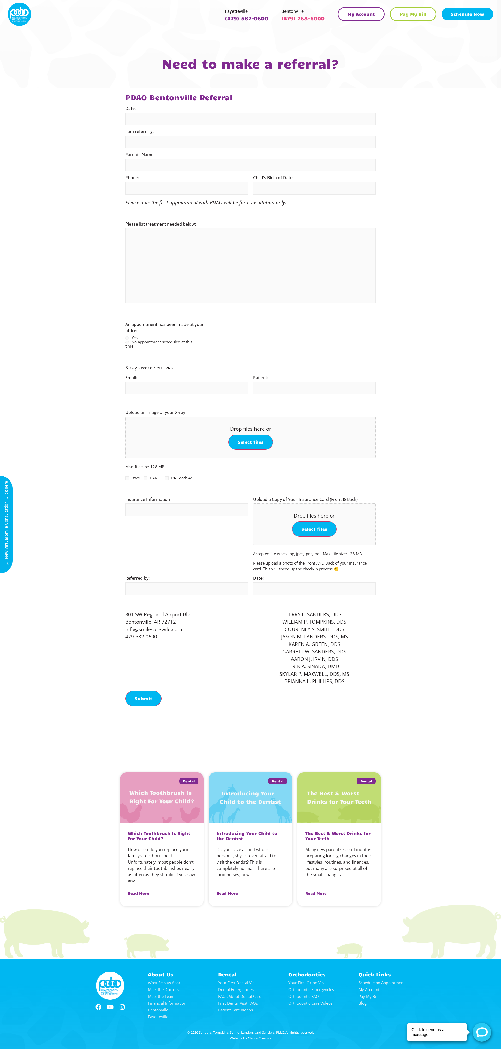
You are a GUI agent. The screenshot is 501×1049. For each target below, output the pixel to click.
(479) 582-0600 (246, 18)
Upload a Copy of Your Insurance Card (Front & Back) (305, 499)
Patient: (260, 378)
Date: (130, 108)
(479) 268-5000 (303, 18)
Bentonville (292, 11)
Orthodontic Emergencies (311, 989)
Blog (363, 1003)
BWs (136, 478)
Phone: (132, 177)
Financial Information (167, 1003)
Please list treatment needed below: (160, 224)
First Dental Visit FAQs (238, 1003)
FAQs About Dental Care (239, 996)
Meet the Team (161, 996)
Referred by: (137, 578)
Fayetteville (236, 11)
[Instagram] (122, 1007)
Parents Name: (139, 155)
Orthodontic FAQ (303, 996)
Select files (251, 441)
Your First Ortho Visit (307, 982)
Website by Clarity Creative (250, 1038)
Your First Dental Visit (237, 982)
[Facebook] (98, 1007)
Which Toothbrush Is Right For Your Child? (159, 835)
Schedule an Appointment (382, 982)
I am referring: (139, 131)
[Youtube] (110, 1007)
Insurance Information (147, 499)
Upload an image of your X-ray (155, 412)
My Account (369, 989)
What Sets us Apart (165, 982)
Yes (135, 338)
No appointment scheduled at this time (158, 344)
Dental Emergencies (236, 989)
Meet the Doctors (163, 989)
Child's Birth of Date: (273, 177)
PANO (155, 478)
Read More (138, 893)
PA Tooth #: (181, 478)
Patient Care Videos (235, 1009)
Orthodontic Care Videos (310, 1003)
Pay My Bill (368, 996)
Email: (131, 378)
